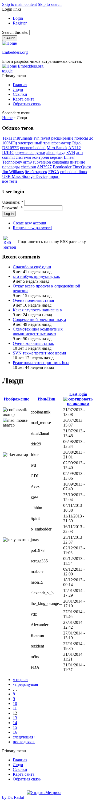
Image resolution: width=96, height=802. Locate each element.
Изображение (16, 399)
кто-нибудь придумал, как (36, 276)
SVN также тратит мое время (39, 353)
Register (20, 23)
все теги (9, 181)
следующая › (24, 737)
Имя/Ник (46, 399)
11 (15, 708)
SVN (70, 152)
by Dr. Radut (13, 797)
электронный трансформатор (44, 143)
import (54, 176)
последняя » (24, 742)
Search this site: (15, 32)
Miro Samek (57, 147)
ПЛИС (8, 152)
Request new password (32, 227)
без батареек (36, 171)
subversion (42, 162)
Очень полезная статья (33, 300)
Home (7, 117)
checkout (28, 167)
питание (77, 162)
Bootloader (62, 167)
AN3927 (44, 167)
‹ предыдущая (25, 684)
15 (15, 727)
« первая (20, 679)
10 (15, 703)
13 (15, 718)
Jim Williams (13, 171)
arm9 (27, 162)
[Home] (9, 43)
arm (79, 152)
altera (50, 152)
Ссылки (20, 94)
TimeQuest (82, 167)
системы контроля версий (39, 157)
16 (15, 732)
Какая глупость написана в (37, 310)
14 (15, 722)
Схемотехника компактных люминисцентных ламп (38, 331)
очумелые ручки (30, 152)
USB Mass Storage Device (24, 176)
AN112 (74, 147)
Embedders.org (15, 52)
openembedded (33, 147)
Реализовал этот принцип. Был (41, 362)
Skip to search (50, 4)
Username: (12, 202)
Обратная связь (27, 104)
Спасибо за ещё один (32, 267)
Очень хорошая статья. (33, 343)
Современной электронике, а (39, 319)
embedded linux (73, 171)
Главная (20, 84)
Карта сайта (23, 99)
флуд (61, 152)
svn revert (42, 138)
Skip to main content (19, 4)
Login (18, 18)
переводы (11, 167)
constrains (60, 162)
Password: (12, 208)
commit (8, 157)
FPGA (53, 171)
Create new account (29, 223)
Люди (18, 89)
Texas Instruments (17, 138)
